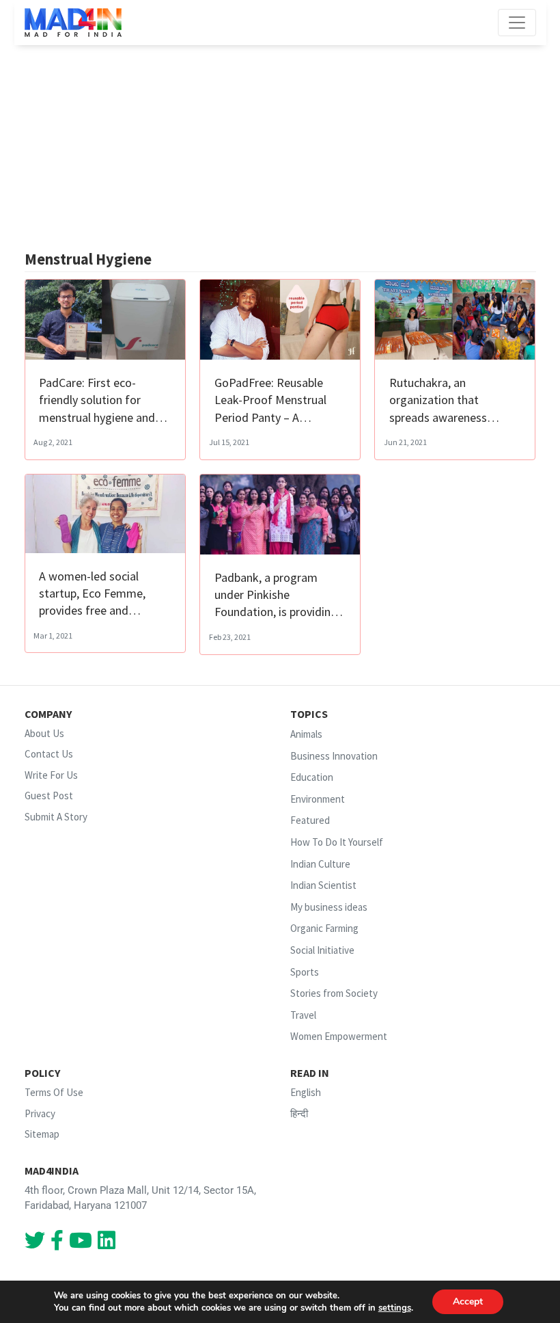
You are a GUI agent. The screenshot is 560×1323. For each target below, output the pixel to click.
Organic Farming (324, 928)
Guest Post (49, 795)
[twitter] (35, 1244)
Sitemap (42, 1133)
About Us (44, 733)
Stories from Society (334, 993)
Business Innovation (334, 755)
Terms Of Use (54, 1092)
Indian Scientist (323, 885)
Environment (317, 798)
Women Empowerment (338, 1036)
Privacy (40, 1113)
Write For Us (51, 775)
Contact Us (49, 753)
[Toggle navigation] (517, 22)
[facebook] (57, 1244)
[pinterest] (80, 1244)
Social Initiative (322, 950)
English (305, 1092)
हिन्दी (299, 1113)
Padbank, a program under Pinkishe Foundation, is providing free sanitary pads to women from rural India (275, 612)
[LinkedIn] (106, 1244)
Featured (310, 820)
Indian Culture (320, 863)
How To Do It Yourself (336, 842)
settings (394, 1308)
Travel (303, 1014)
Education (311, 777)
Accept (468, 1301)
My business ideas (328, 906)
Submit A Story (56, 816)
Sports (304, 971)
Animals (306, 733)
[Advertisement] (280, 147)
